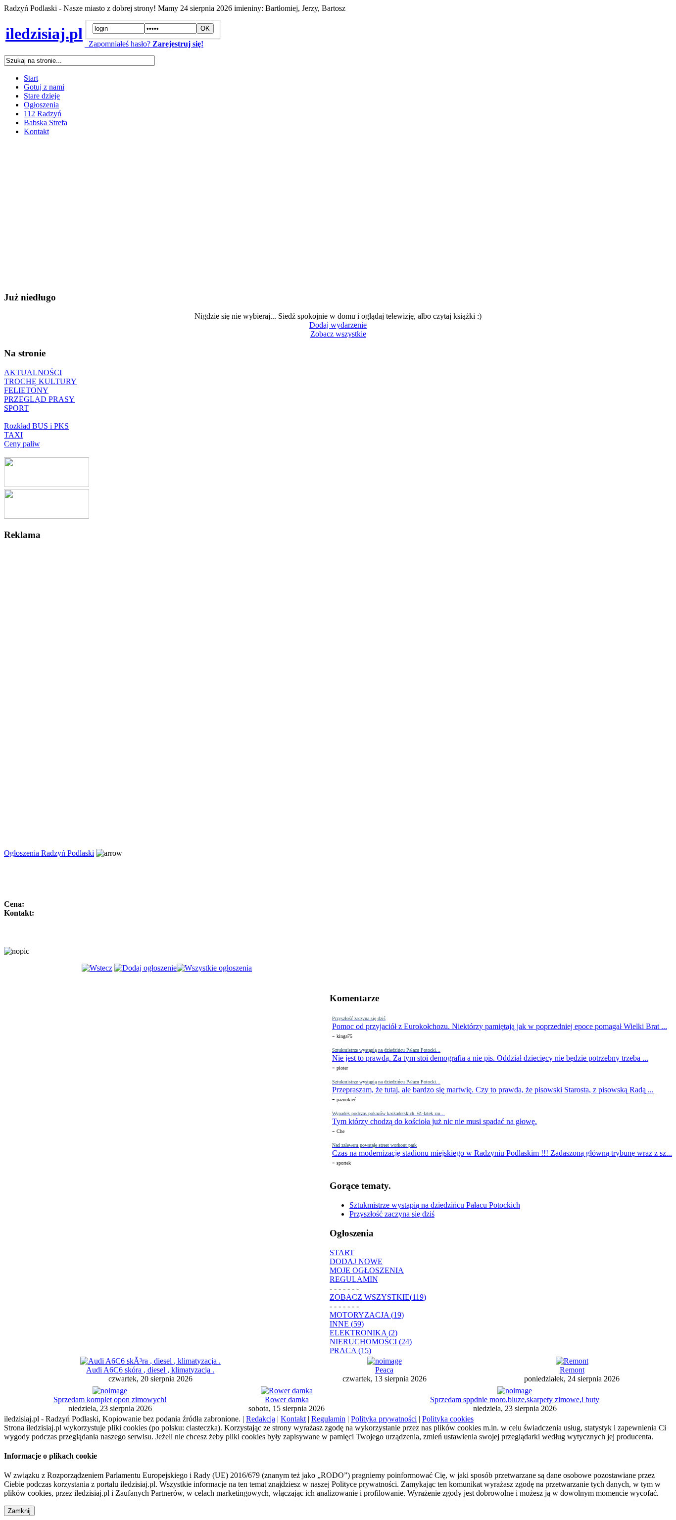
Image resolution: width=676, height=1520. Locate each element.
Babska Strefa (45, 122)
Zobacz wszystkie (338, 334)
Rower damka (287, 1399)
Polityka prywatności (384, 1419)
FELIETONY (26, 390)
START (342, 1252)
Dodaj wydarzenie (338, 325)
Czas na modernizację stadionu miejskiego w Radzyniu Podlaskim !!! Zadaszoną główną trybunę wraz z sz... (502, 1153)
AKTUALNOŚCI (33, 372)
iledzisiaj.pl (44, 34)
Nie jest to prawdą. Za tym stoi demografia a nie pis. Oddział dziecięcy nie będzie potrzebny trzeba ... (490, 1058)
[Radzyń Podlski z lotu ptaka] (46, 484)
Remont (572, 1370)
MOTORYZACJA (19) (367, 1315)
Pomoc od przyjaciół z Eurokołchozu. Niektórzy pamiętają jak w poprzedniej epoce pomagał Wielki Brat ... (499, 1026)
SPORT (16, 408)
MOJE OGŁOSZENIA (367, 1270)
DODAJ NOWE (356, 1261)
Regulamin (328, 1419)
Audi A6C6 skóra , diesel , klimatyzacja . (150, 1370)
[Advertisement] (301, 213)
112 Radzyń (42, 113)
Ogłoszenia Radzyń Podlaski (49, 853)
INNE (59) (347, 1324)
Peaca (384, 1370)
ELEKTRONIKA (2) (363, 1332)
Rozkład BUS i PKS (36, 426)
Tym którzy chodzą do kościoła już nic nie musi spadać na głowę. (434, 1121)
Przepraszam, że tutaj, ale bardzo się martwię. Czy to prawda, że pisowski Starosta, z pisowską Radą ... (493, 1089)
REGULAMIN (354, 1279)
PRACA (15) (350, 1350)
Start (31, 78)
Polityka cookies (448, 1419)
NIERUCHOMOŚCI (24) (371, 1341)
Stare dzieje (42, 96)
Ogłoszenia (41, 104)
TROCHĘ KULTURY (40, 381)
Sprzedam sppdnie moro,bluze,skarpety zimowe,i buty (514, 1399)
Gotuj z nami (44, 87)
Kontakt (36, 131)
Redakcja (260, 1419)
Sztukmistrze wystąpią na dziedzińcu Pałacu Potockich (434, 1205)
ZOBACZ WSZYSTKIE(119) (378, 1297)
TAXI (13, 435)
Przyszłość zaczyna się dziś (392, 1214)
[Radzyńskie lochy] (46, 516)
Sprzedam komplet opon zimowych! (110, 1399)
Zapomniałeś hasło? (117, 44)
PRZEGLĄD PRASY (39, 399)
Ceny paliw (22, 444)
